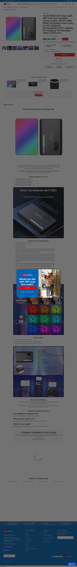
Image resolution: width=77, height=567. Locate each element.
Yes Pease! (27, 287)
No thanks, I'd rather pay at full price (27, 291)
